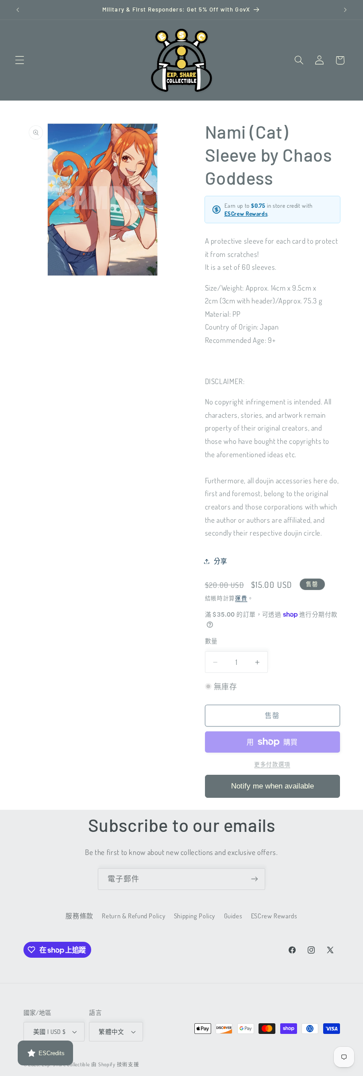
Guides (233, 916)
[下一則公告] (345, 9)
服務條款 (79, 916)
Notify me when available (272, 786)
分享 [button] (221, 561)
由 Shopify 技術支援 (115, 1064)
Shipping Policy (194, 916)
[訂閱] (254, 879)
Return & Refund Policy (133, 916)
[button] (19, 60)
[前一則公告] (17, 9)
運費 (241, 598)
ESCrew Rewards (246, 213)
